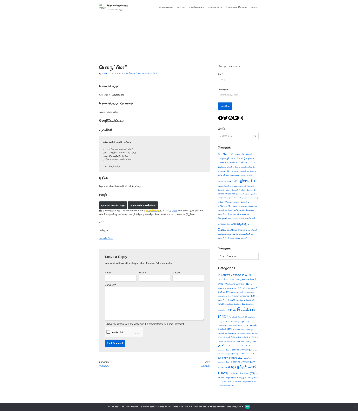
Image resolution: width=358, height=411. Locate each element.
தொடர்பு (254, 7)
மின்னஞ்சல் (223, 89)
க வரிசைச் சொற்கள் (241, 296)
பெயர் (223, 74)
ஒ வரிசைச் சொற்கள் (245, 167)
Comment (110, 285)
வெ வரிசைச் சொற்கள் (242, 382)
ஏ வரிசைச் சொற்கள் (232, 167)
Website (176, 272)
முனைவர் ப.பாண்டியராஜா (113, 205)
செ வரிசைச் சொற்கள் (246, 190)
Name (108, 272)
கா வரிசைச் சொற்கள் (245, 171)
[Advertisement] (179, 34)
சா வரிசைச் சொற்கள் (239, 186)
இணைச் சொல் (235, 158)
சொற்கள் (181, 7)
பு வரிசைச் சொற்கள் (241, 210)
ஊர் (249, 163)
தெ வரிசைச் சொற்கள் (232, 198)
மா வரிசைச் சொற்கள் (236, 218)
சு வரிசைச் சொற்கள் (231, 190)
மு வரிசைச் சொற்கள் (242, 362)
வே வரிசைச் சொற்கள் (239, 238)
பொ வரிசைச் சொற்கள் (147, 73)
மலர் (237, 214)
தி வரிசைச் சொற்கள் (242, 194)
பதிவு (174, 210)
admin (104, 73)
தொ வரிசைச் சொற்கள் (248, 198)
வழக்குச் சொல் (215, 7)
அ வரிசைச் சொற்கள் (229, 153)
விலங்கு (228, 234)
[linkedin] (235, 117)
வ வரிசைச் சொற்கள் (237, 229)
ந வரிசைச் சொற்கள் (245, 337)
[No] (354, 406)
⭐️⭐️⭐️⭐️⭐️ (153, 210)
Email (142, 272)
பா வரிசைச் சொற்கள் (247, 206)
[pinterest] (230, 117)
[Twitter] (225, 117)
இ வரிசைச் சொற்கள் (237, 284)
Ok (247, 407)
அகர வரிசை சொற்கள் (236, 7)
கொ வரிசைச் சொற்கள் (243, 175)
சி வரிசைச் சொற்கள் (236, 322)
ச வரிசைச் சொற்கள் (225, 186)
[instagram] (240, 117)
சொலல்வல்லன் (166, 7)
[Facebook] (220, 117)
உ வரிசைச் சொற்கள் (237, 162)
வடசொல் (232, 223)
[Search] (255, 136)
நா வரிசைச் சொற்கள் (240, 202)
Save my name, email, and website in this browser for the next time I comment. (145, 324)
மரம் (234, 214)
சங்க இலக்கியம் (196, 7)
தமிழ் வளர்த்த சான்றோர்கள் (143, 205)
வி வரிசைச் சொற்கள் (241, 234)
